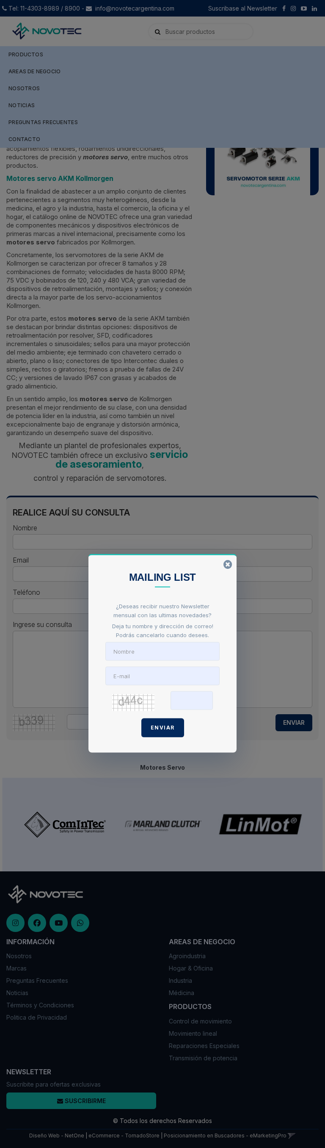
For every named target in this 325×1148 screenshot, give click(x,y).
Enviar (163, 727)
